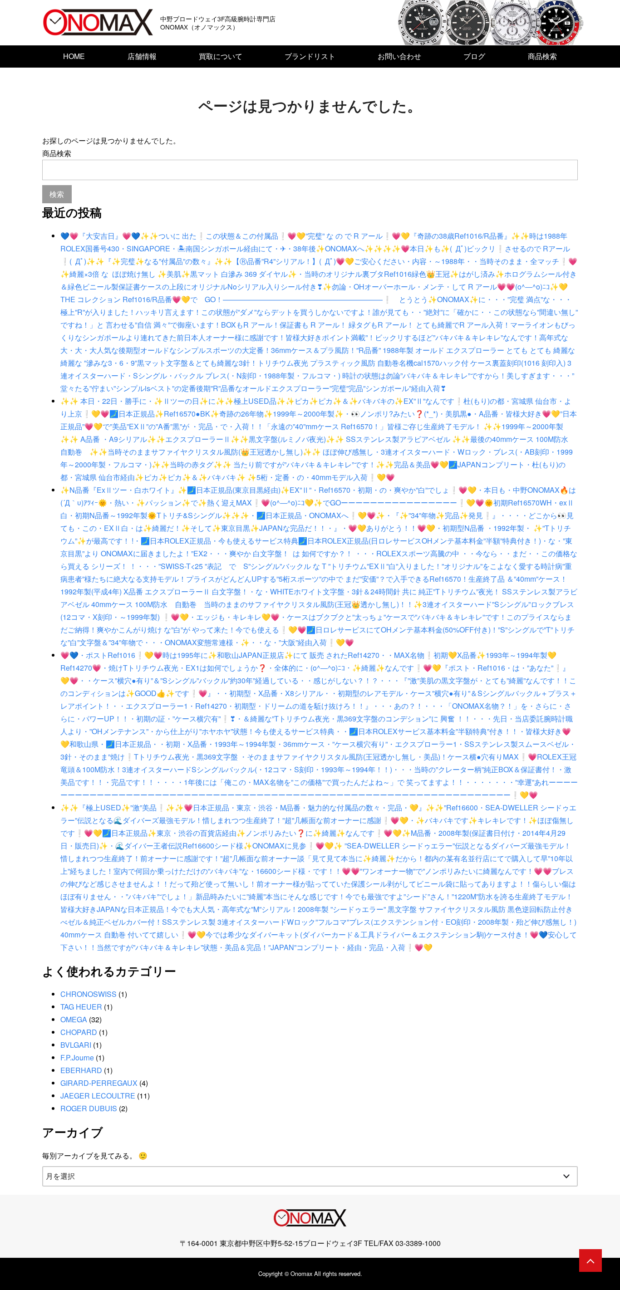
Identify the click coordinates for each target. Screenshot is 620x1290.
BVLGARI (75, 1045)
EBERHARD (81, 1070)
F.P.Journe (77, 1057)
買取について (220, 56)
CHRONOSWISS (88, 994)
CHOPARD (78, 1032)
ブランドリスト (310, 56)
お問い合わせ (399, 56)
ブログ (474, 56)
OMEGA (73, 1019)
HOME (74, 56)
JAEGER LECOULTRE (97, 1095)
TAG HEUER (81, 1006)
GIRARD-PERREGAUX (99, 1083)
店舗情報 (142, 56)
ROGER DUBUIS (88, 1108)
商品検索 (542, 56)
